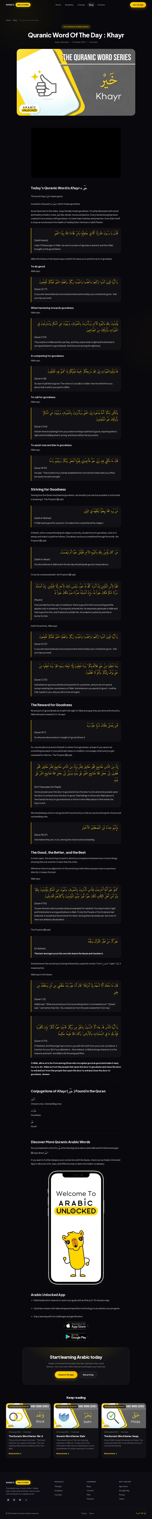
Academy (69, 5)
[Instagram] (8, 1500)
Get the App (138, 5)
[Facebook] (14, 1500)
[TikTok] (26, 1500)
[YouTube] (20, 1500)
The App (58, 1486)
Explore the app (66, 1374)
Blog (91, 5)
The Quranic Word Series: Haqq (121, 1436)
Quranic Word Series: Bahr (70, 1436)
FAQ (88, 1494)
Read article (15, 1453)
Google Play (124, 1490)
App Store (123, 1486)
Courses (81, 5)
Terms (121, 1499)
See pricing (88, 1374)
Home (58, 5)
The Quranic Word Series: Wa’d (26, 1436)
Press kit (90, 1499)
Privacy (122, 1494)
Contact (101, 5)
